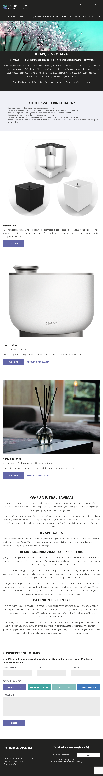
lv (94, 4)
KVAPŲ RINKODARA (56, 16)
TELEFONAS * (77, 668)
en (85, 4)
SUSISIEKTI (13, 243)
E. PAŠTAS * (42, 668)
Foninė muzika (78, 16)
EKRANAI (12, 16)
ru (90, 4)
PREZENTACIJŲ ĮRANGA (31, 16)
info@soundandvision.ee (13, 761)
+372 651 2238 (9, 764)
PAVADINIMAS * (10, 668)
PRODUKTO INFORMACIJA (38, 362)
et (81, 4)
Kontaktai (94, 16)
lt (99, 4)
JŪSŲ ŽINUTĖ (9, 695)
